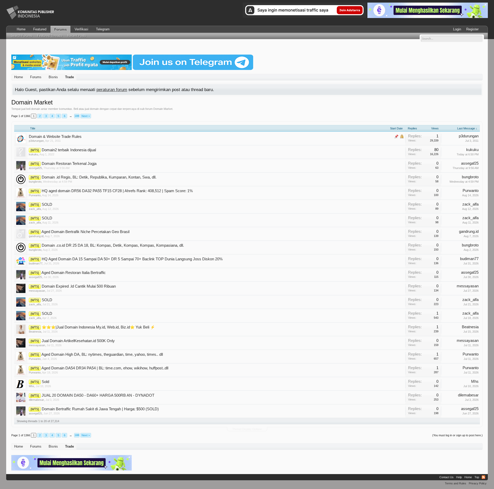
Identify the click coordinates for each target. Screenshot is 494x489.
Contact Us (446, 477)
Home (21, 29)
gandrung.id (36, 236)
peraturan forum (111, 89)
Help (459, 477)
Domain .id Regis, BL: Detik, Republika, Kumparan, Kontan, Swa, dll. (99, 177)
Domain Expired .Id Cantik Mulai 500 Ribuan (79, 286)
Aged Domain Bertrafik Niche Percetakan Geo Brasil (85, 232)
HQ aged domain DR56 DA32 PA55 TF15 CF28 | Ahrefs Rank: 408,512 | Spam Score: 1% (117, 191)
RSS (483, 477)
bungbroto (35, 181)
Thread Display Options (247, 429)
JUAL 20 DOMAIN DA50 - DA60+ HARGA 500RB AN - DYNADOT (98, 395)
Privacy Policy (478, 483)
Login (457, 29)
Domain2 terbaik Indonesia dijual (69, 150)
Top (476, 477)
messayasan (37, 290)
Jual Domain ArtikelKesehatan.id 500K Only (78, 341)
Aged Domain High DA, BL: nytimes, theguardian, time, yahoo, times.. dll (102, 354)
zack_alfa (35, 208)
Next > (86, 116)
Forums (60, 29)
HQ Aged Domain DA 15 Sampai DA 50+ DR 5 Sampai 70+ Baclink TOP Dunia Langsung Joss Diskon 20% (132, 259)
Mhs (31, 386)
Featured (39, 29)
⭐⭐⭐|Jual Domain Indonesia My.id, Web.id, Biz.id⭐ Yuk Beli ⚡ (98, 327)
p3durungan (36, 140)
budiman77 (35, 263)
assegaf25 (35, 168)
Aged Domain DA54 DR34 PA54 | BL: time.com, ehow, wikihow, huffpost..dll (104, 368)
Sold (45, 382)
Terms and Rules (455, 483)
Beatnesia (35, 331)
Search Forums (21, 36)
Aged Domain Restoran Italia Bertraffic (73, 273)
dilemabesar (36, 399)
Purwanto (35, 195)
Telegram (103, 29)
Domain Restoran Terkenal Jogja (69, 164)
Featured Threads (49, 36)
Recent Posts (76, 36)
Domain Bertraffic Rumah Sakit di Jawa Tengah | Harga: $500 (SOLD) (100, 409)
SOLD (47, 204)
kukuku (33, 154)
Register (472, 29)
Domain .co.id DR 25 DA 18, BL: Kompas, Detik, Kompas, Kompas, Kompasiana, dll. (113, 245)
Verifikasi (81, 29)
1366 (77, 116)
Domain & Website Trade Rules (55, 137)
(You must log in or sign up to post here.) (457, 435)
